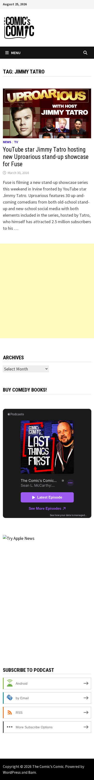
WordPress (12, 772)
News (7, 142)
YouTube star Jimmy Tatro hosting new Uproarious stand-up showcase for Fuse (45, 157)
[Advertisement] (47, 291)
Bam (32, 772)
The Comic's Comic (48, 766)
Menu (15, 52)
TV (16, 142)
